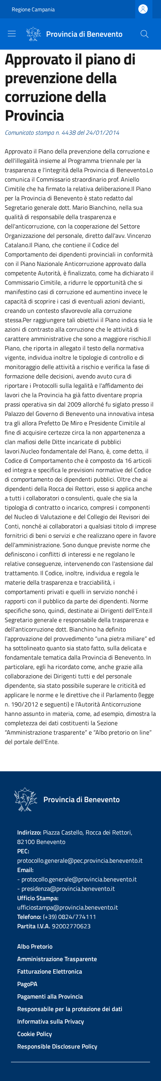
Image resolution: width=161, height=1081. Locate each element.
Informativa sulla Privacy (50, 1021)
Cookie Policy (34, 1033)
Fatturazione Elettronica (49, 971)
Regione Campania (33, 9)
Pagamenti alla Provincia (50, 996)
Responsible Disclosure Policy (57, 1046)
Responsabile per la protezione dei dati (69, 1008)
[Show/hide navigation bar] (12, 34)
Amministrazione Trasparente (57, 958)
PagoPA (27, 983)
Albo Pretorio (34, 946)
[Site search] (144, 34)
